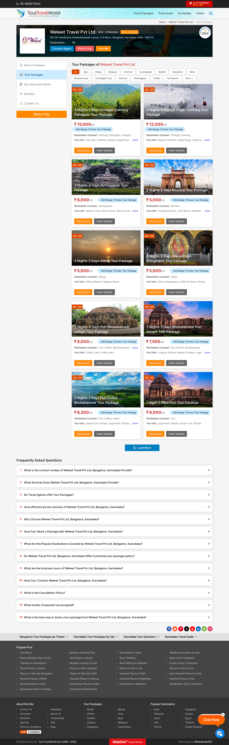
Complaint (25, 713)
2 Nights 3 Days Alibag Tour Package (103, 261)
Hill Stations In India (130, 652)
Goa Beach (26, 652)
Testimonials (57, 718)
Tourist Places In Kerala (32, 668)
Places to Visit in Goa (131, 668)
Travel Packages (143, 13)
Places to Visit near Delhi (83, 673)
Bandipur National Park (82, 652)
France (157, 726)
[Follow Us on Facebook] (168, 628)
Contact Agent (61, 48)
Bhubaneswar (81, 78)
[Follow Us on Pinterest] (180, 628)
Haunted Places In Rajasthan (135, 678)
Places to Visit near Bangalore (36, 673)
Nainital (91, 718)
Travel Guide (165, 13)
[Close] (223, 714)
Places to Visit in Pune (181, 668)
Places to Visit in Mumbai (83, 668)
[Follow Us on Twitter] (186, 628)
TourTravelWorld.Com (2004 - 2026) (57, 741)
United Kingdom (194, 726)
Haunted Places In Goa (181, 678)
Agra (85, 72)
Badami (162, 72)
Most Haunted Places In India (185, 673)
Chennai (123, 78)
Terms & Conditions (30, 726)
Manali (121, 709)
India (156, 709)
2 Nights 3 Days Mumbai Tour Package (177, 190)
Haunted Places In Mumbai (84, 678)
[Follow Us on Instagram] (210, 628)
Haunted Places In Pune (33, 683)
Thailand (189, 722)
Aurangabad (145, 72)
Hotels (200, 13)
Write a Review (129, 32)
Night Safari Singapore (181, 657)
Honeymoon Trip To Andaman (185, 683)
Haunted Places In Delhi (133, 673)
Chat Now (211, 720)
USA (156, 722)
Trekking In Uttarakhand (33, 663)
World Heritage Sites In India (35, 657)
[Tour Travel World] (38, 13)
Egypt (188, 718)
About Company (34, 65)
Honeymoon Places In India (84, 683)
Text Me (103, 48)
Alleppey (112, 72)
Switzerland (124, 726)
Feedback (56, 709)
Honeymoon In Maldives (133, 683)
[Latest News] (174, 628)
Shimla (90, 713)
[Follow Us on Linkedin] (198, 628)
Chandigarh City (103, 78)
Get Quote (83, 150)
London (189, 713)
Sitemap (24, 722)
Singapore (92, 726)
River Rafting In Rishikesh (133, 663)
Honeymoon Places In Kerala (35, 689)
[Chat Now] (219, 733)
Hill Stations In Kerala (81, 657)
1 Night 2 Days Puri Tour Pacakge (172, 403)
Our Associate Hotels (37, 84)
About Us (56, 713)
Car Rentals (184, 13)
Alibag (98, 72)
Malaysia (122, 722)
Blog (53, 726)
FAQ (53, 722)
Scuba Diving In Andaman (183, 663)
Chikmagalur (140, 78)
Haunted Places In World (33, 678)
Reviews (113, 32)
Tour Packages (33, 74)
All (75, 72)
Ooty (120, 713)
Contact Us (31, 103)
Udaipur (91, 722)
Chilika (156, 78)
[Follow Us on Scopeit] (204, 628)
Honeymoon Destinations (83, 689)
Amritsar (128, 72)
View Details (104, 150)
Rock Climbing (127, 657)
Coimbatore (173, 78)
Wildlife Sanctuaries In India (184, 652)
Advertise (25, 718)
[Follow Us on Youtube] (192, 628)
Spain (157, 718)
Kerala (90, 709)
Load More (144, 447)
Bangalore (178, 72)
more (135, 139)
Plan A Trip (85, 48)
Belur (192, 72)
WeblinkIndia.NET (203, 741)
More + (189, 78)
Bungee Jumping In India (83, 663)
